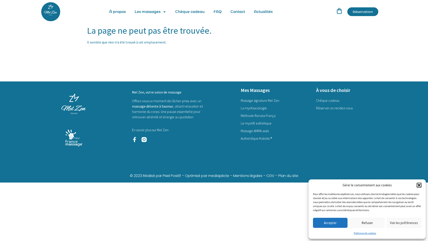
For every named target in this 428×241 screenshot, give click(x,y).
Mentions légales (247, 175)
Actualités (263, 12)
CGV (270, 175)
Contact (237, 12)
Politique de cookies (365, 233)
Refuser (367, 223)
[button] (419, 185)
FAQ (218, 12)
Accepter (330, 223)
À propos (117, 12)
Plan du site (288, 175)
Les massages (147, 12)
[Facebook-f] (134, 139)
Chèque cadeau (190, 12)
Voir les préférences (404, 223)
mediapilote (218, 175)
